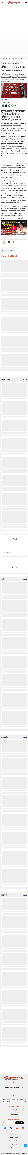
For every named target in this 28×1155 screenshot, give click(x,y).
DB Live (15, 1109)
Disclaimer (14, 1144)
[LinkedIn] (9, 105)
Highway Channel (14, 1112)
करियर (21, 1099)
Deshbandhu (14, 1114)
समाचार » (9, 58)
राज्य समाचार (8, 1100)
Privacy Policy (14, 1137)
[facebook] (3, 105)
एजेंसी (6, 100)
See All (25, 380)
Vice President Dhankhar (7, 250)
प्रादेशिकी (4, 895)
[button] (2, 4)
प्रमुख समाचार (5, 380)
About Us (14, 1134)
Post (15, 567)
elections (16, 248)
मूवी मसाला (25, 1100)
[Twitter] (6, 105)
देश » (13, 58)
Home (3, 58)
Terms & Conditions (14, 1141)
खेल (17, 1099)
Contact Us (14, 1148)
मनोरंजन (13, 1099)
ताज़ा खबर (4, 1100)
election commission (6, 248)
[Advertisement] (14, 18)
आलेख (3, 579)
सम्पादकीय (4, 737)
